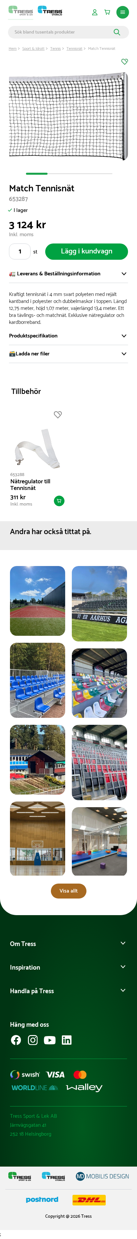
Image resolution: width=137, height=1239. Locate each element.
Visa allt (69, 891)
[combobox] (63, 32)
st (35, 251)
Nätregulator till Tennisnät (30, 485)
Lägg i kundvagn (86, 251)
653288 (17, 474)
